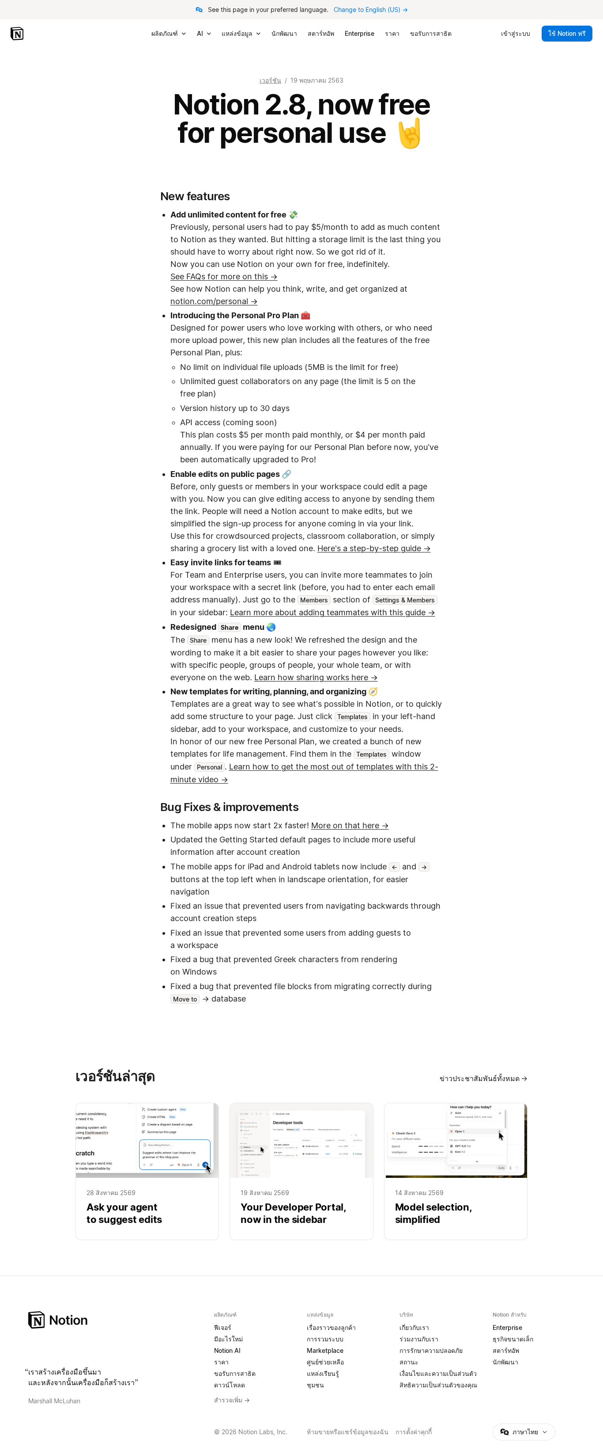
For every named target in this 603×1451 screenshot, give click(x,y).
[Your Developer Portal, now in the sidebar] (301, 1171)
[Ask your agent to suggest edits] (147, 1171)
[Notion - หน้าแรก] (18, 33)
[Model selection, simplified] (455, 1171)
